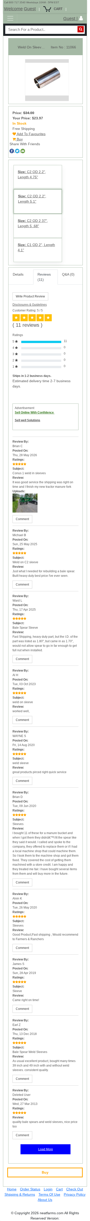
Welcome (13, 8)
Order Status (30, 1189)
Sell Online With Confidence (34, 412)
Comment (22, 519)
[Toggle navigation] (10, 18)
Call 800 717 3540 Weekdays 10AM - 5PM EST (31, 2)
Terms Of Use (49, 1194)
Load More (45, 1149)
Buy (19, 139)
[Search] (81, 29)
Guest (30, 8)
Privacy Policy (75, 1194)
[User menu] (81, 18)
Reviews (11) (44, 277)
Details (18, 274)
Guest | (70, 18)
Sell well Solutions (27, 420)
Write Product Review (30, 296)
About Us (45, 1200)
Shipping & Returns (19, 1194)
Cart (59, 1189)
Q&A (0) (68, 274)
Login (48, 1189)
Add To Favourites (31, 134)
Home (11, 1189)
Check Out (74, 1189)
